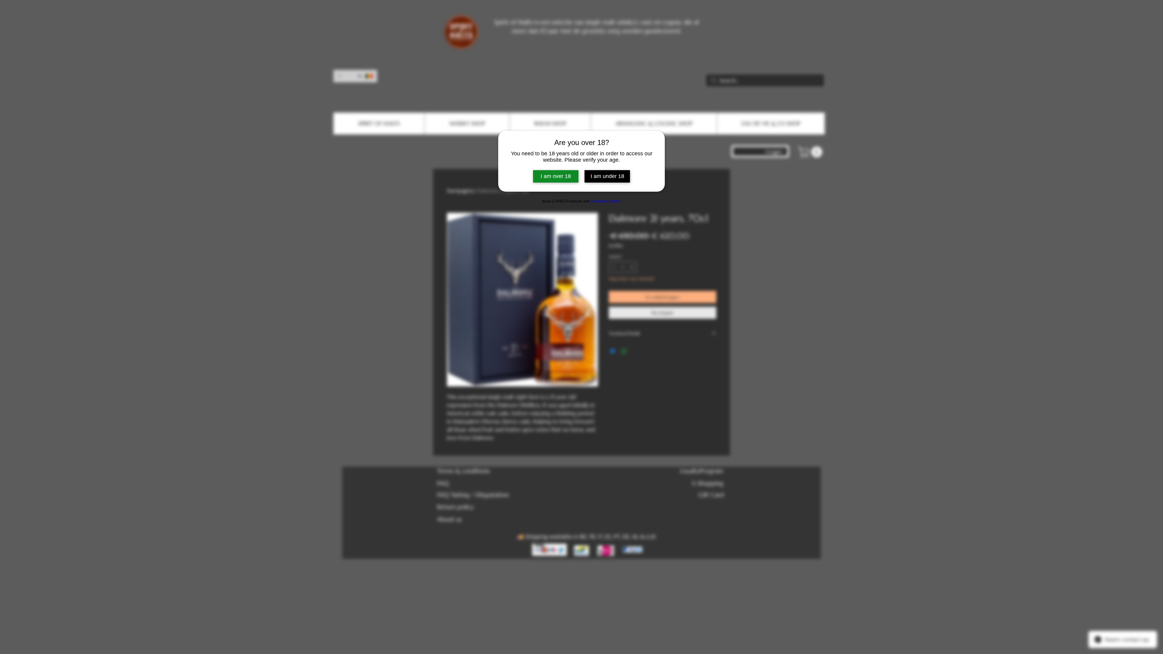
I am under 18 (607, 176)
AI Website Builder (605, 201)
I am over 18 (556, 176)
